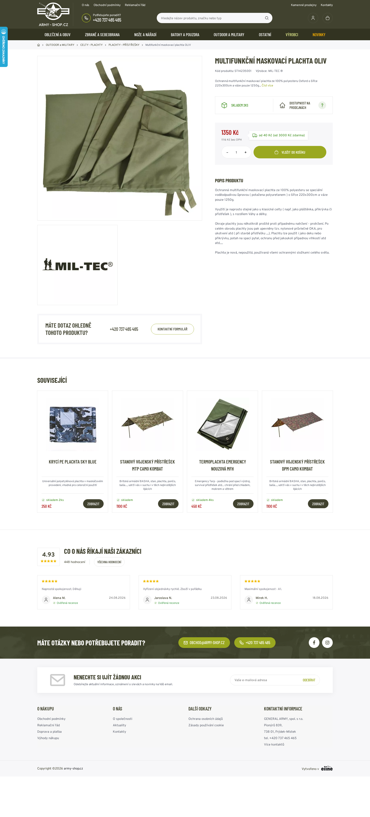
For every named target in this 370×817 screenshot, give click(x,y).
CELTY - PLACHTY (91, 44)
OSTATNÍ (265, 34)
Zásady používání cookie (206, 725)
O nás (85, 5)
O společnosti (122, 718)
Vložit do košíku (293, 152)
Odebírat (309, 679)
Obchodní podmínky (107, 5)
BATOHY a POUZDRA (185, 34)
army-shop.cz (73, 768)
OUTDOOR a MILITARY (229, 34)
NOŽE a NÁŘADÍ (145, 34)
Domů (38, 45)
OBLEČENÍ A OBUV (57, 34)
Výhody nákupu (48, 738)
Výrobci (292, 34)
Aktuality (119, 725)
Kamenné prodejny (303, 5)
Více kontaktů (274, 744)
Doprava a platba (49, 731)
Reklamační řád (135, 5)
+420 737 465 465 (107, 19)
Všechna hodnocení (109, 562)
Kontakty (327, 5)
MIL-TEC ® (275, 70)
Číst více (267, 85)
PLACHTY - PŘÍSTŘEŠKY (124, 44)
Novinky (319, 34)
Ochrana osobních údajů (205, 718)
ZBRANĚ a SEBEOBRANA (102, 34)
